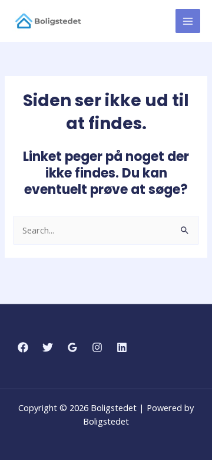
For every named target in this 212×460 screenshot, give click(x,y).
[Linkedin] (122, 347)
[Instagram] (97, 347)
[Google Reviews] (72, 347)
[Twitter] (47, 347)
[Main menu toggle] (187, 21)
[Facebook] (23, 347)
